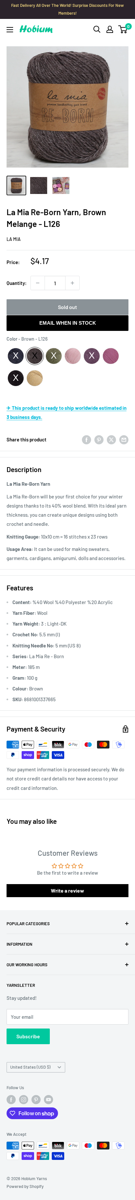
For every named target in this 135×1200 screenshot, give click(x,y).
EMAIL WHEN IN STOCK (67, 323)
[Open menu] (10, 29)
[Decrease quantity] (38, 283)
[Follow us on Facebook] (11, 1099)
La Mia (14, 239)
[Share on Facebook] (86, 439)
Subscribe (28, 1036)
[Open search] (97, 29)
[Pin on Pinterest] (99, 439)
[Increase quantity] (72, 283)
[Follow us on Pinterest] (36, 1099)
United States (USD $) (30, 1067)
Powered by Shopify (25, 1186)
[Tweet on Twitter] (111, 439)
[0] (123, 29)
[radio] (16, 356)
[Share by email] (123, 439)
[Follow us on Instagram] (23, 1099)
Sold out (67, 307)
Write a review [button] (67, 890)
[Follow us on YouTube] (48, 1099)
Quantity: (17, 283)
